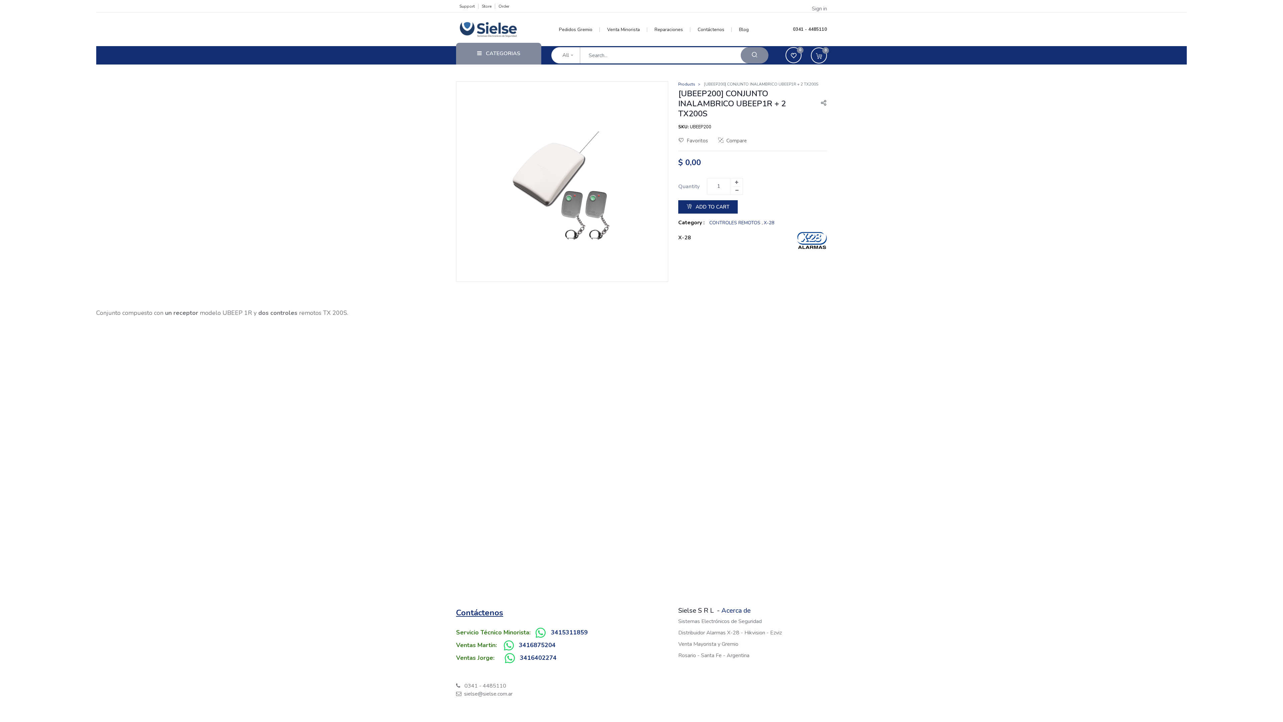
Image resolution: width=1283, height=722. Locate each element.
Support (467, 6)
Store (486, 6)
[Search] (754, 55)
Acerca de (736, 610)
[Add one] (736, 182)
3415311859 (569, 632)
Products (686, 84)
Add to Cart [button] (711, 207)
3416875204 (537, 645)
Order (503, 6)
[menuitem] (579, 29)
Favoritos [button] (697, 140)
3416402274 (538, 658)
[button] (821, 103)
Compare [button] (736, 140)
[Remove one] (736, 191)
